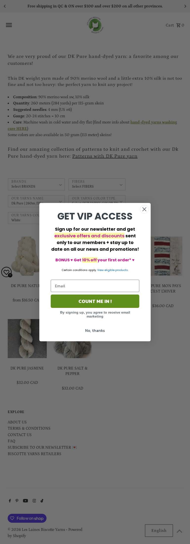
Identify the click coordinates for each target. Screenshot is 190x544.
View (100, 270)
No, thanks (95, 330)
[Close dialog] (144, 209)
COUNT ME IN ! (95, 301)
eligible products (116, 270)
